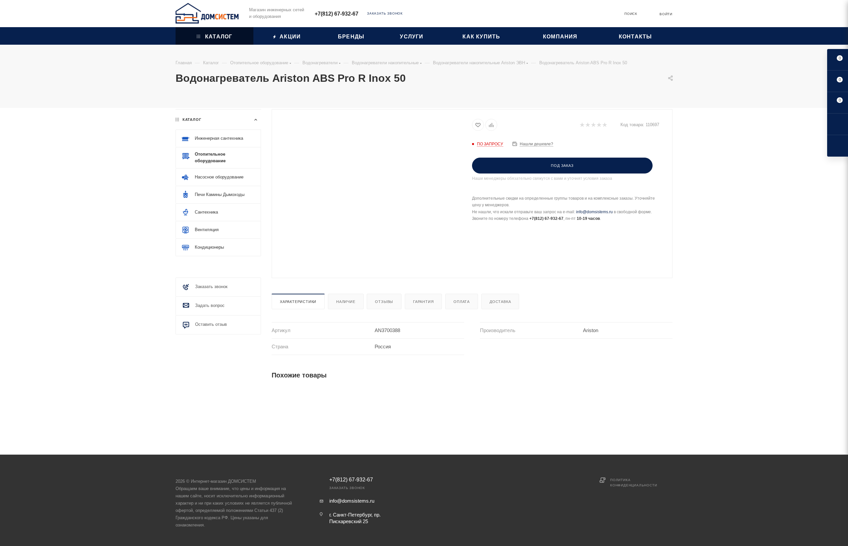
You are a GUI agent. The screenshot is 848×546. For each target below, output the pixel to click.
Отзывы (384, 302)
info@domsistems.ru (594, 212)
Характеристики (298, 302)
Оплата (461, 302)
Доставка (500, 302)
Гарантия (423, 302)
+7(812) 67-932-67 (336, 14)
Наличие (345, 302)
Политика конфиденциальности (633, 482)
